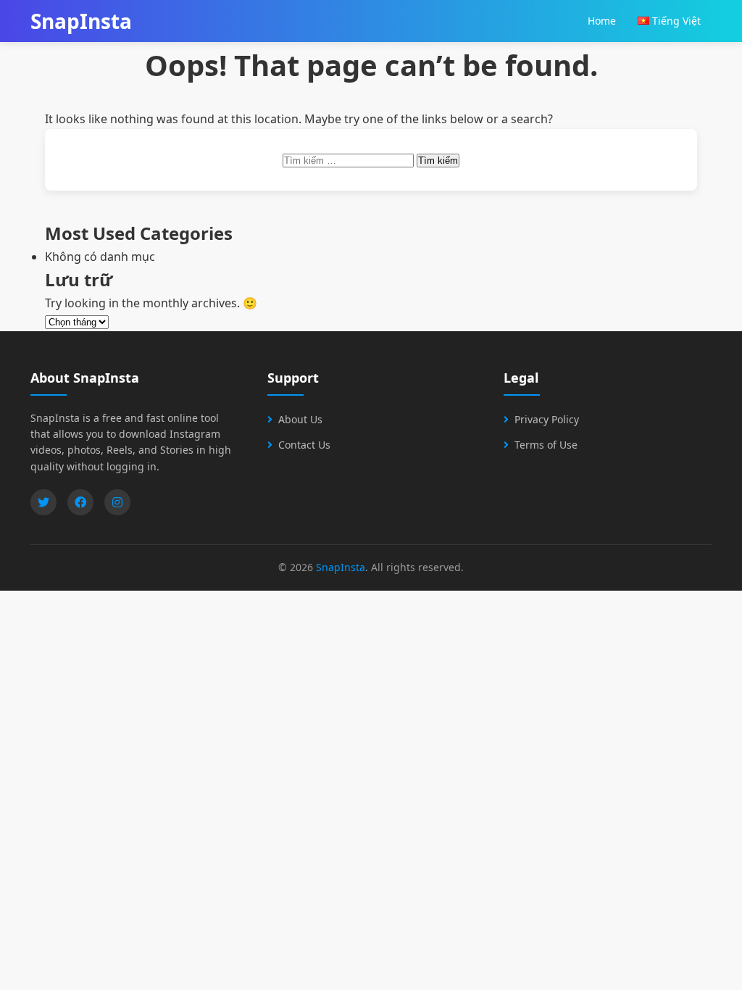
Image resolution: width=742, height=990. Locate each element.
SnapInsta (340, 567)
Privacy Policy (546, 419)
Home (602, 21)
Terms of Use (546, 445)
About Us (300, 419)
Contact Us (304, 445)
